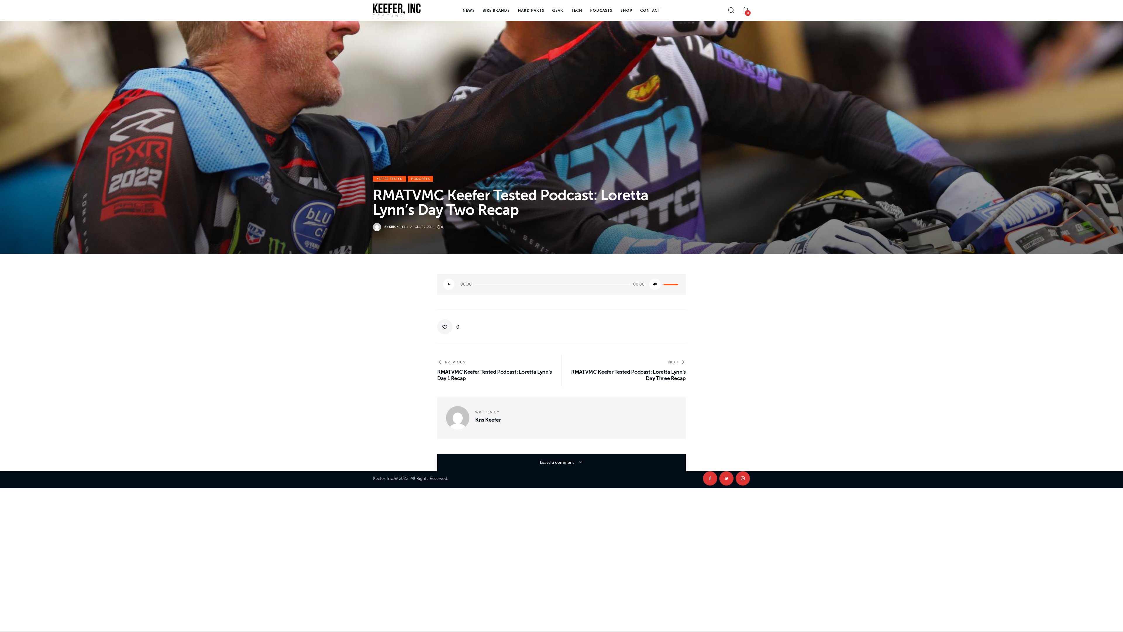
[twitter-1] (726, 478)
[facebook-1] (710, 478)
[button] (448, 326)
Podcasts (420, 179)
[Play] (448, 284)
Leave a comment (557, 462)
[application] (561, 284)
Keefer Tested (389, 179)
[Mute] (655, 284)
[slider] (672, 284)
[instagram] (743, 478)
